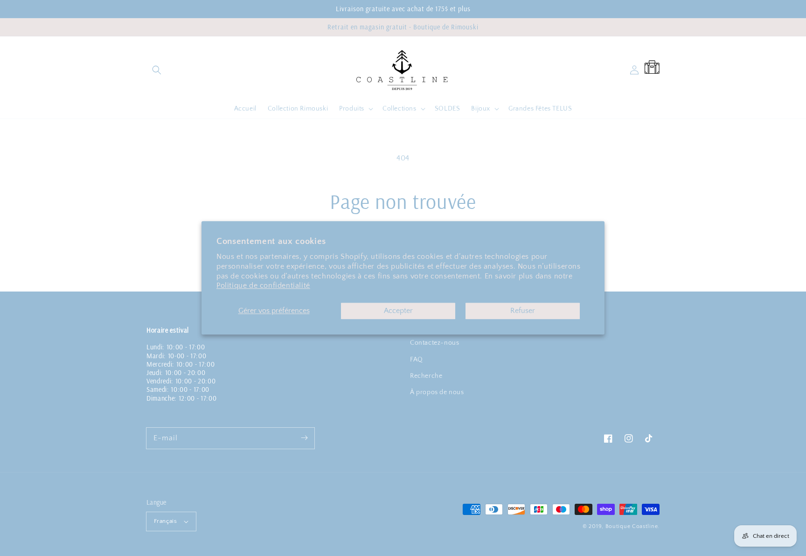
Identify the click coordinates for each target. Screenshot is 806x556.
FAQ (416, 359)
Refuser (522, 311)
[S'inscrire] (304, 438)
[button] (156, 70)
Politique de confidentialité (263, 286)
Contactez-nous (434, 343)
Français (165, 521)
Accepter (398, 311)
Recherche (426, 376)
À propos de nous (437, 392)
